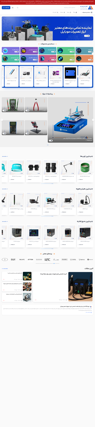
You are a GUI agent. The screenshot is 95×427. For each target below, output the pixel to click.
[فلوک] (65, 259)
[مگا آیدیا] (5, 259)
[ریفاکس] (82, 259)
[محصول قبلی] (3, 76)
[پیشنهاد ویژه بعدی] (93, 120)
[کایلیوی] (90, 259)
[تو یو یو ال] (73, 259)
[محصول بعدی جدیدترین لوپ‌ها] (93, 171)
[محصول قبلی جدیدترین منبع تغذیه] (2, 236)
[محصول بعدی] (77, 76)
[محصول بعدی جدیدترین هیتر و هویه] (93, 203)
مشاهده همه (4, 156)
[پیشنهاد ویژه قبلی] (2, 120)
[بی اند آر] (13, 259)
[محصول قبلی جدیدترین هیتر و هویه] (2, 203)
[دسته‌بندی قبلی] (2, 53)
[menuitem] (86, 12)
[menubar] (86, 12)
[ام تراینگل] (56, 259)
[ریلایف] (22, 259)
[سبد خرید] (12, 7)
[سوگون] (39, 259)
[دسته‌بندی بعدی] (93, 53)
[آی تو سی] (48, 259)
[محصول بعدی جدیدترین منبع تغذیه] (93, 236)
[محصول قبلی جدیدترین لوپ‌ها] (2, 171)
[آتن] (30, 259)
